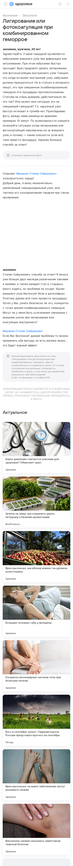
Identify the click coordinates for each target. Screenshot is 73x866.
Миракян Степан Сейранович (36, 173)
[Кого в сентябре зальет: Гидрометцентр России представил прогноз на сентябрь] (36, 720)
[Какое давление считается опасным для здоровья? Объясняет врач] (36, 447)
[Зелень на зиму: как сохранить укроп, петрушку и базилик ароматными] (36, 502)
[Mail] (12, 4)
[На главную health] (23, 4)
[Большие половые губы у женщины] (36, 611)
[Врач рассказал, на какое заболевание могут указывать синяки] (36, 774)
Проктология (29, 15)
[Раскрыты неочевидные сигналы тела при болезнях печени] (36, 665)
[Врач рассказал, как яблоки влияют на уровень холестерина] (36, 556)
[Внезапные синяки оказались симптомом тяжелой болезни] (36, 829)
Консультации (10, 15)
